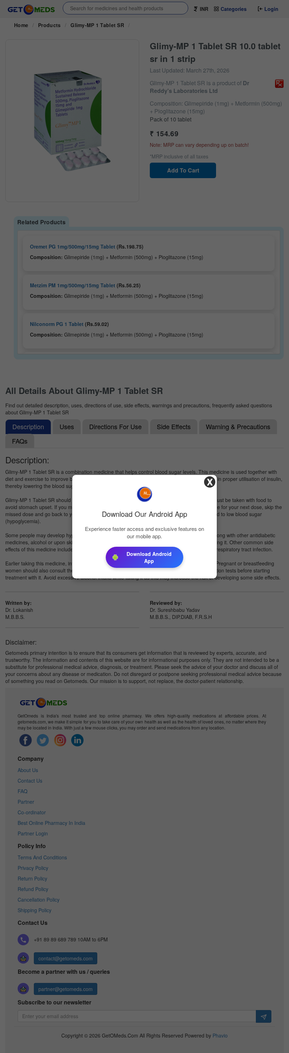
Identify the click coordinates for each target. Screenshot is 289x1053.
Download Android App (149, 557)
